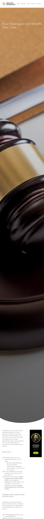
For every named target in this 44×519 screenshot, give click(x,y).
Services (23, 3)
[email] (37, 465)
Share (35, 452)
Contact (33, 3)
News (28, 3)
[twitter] (37, 461)
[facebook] (34, 461)
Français (38, 3)
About (18, 3)
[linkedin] (34, 465)
